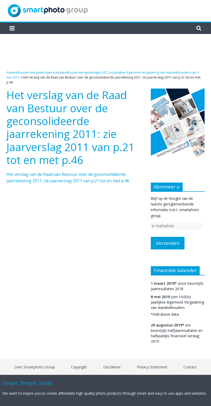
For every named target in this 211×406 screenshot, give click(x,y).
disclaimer (112, 367)
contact (190, 367)
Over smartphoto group (34, 367)
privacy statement (152, 367)
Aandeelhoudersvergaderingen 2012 (82, 72)
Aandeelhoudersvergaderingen (29, 72)
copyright (79, 367)
